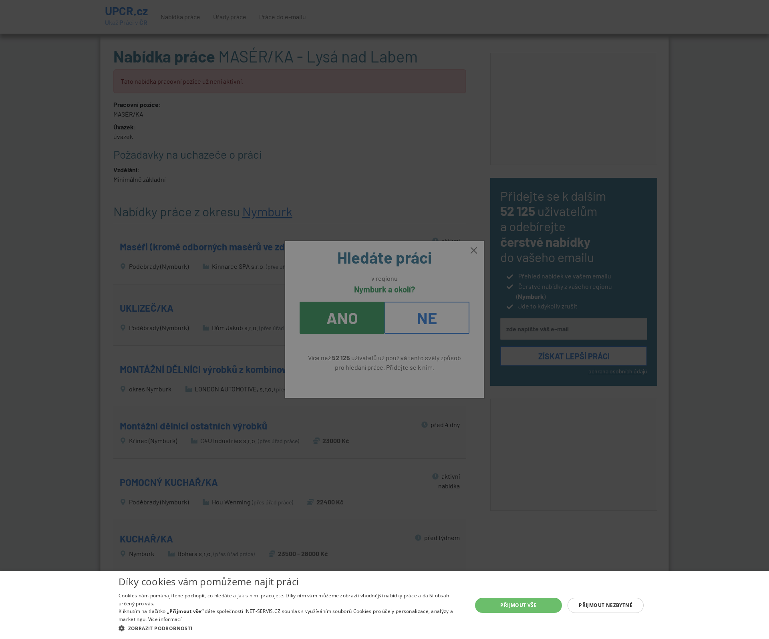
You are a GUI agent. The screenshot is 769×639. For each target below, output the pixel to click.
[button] (290, 628)
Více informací (164, 619)
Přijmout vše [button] (518, 605)
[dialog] (384, 605)
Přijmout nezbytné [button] (605, 605)
